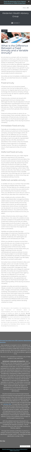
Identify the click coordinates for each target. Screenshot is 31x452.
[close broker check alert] (28, 1)
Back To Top (24, 446)
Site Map (2, 441)
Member (6, 404)
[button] (25, 7)
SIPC (10, 404)
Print (4, 31)
